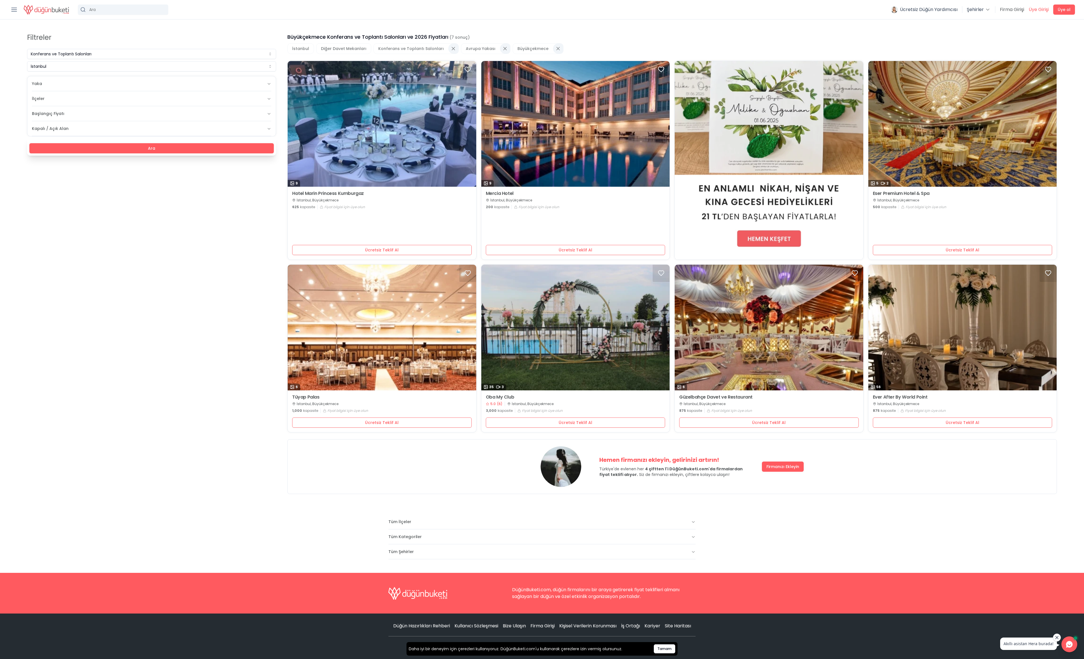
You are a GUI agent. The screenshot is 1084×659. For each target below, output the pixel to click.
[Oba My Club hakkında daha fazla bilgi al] (575, 327)
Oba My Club (500, 397)
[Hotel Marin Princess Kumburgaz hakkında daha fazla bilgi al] (382, 124)
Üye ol (1064, 9)
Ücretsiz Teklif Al (382, 250)
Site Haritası (678, 626)
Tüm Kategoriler (405, 537)
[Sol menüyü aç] (14, 10)
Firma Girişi (1012, 9)
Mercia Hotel (499, 193)
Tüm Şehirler (401, 551)
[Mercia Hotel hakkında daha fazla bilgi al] (575, 124)
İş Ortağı (630, 626)
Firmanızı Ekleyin (782, 466)
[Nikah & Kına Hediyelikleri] (769, 160)
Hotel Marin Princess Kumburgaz (328, 193)
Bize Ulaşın (514, 626)
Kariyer (652, 626)
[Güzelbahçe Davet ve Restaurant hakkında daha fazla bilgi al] (769, 327)
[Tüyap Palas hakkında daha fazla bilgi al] (382, 327)
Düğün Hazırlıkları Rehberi (421, 626)
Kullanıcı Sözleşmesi (476, 626)
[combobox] (151, 54)
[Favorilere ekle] (468, 69)
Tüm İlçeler (399, 522)
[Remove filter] (453, 49)
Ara (151, 148)
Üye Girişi (1039, 9)
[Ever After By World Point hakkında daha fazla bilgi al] (962, 327)
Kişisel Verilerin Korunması (588, 626)
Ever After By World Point (900, 397)
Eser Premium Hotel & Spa (901, 193)
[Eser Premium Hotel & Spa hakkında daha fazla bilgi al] (962, 124)
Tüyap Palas (306, 397)
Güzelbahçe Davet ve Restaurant (716, 397)
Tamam (664, 648)
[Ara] (123, 10)
